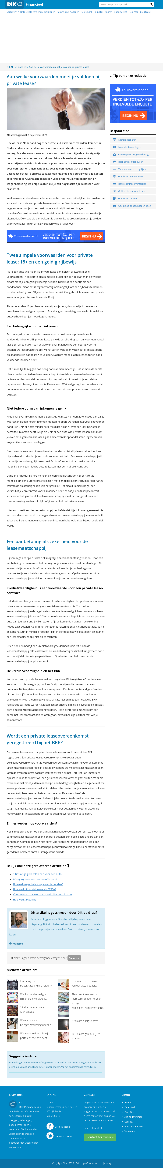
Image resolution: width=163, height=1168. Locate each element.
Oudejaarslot (120, 11)
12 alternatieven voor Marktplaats (32, 1010)
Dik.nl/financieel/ (27, 1106)
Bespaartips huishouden (130, 161)
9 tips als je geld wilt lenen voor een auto (37, 874)
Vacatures (129, 1131)
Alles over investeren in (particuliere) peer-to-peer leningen (86, 998)
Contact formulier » (100, 1137)
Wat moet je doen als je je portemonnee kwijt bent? (34, 1036)
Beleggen (133, 11)
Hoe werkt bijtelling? (25, 899)
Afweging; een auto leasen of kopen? (35, 879)
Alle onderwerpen (133, 1116)
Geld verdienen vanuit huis (131, 191)
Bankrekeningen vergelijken (132, 183)
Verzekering (13, 11)
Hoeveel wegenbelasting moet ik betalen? (38, 884)
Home (127, 1102)
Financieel (34, 4)
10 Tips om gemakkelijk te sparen (86, 1036)
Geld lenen (49, 11)
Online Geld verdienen (31, 11)
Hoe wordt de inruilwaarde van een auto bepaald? (87, 983)
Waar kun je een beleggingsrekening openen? (36, 1023)
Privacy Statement (133, 1126)
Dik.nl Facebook (63, 1126)
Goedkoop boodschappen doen (134, 205)
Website (17, 943)
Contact (128, 1121)
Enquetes (98, 11)
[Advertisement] (81, 39)
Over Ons (129, 1112)
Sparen (108, 11)
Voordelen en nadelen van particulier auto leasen (42, 894)
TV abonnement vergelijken (132, 169)
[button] (151, 4)
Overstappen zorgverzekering (133, 154)
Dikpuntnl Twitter (63, 1136)
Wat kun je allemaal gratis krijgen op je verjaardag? (34, 996)
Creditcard (145, 11)
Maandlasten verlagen (129, 147)
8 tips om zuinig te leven (85, 1021)
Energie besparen (127, 139)
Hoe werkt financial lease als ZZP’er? (34, 889)
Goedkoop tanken (127, 198)
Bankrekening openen (68, 11)
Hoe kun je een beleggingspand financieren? (36, 983)
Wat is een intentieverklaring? (88, 1008)
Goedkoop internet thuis (130, 176)
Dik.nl (65, 1163)
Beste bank (86, 11)
